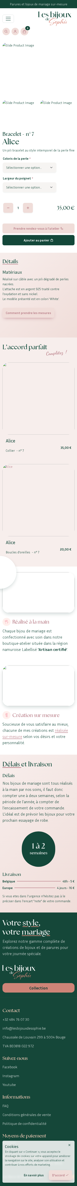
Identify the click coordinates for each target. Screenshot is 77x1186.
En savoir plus (34, 1175)
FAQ (5, 1105)
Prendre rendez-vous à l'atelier (36, 228)
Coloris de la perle (17, 158)
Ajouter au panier (36, 240)
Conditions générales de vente (26, 1114)
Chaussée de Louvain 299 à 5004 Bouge (34, 1037)
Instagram (10, 1075)
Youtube (9, 1084)
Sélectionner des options (38, 426)
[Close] (69, 1145)
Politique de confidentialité (24, 1123)
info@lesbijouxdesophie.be (24, 1028)
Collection (38, 987)
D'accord (58, 1175)
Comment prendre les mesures (28, 313)
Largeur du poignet (18, 178)
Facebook (9, 1067)
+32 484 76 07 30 (15, 1019)
